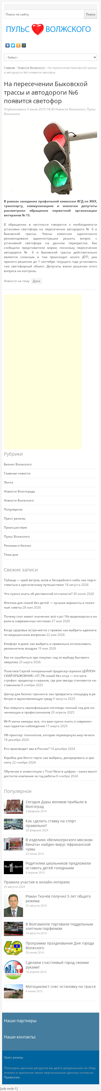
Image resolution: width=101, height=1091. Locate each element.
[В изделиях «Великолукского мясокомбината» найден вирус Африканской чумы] (13, 844)
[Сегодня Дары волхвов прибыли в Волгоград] (13, 807)
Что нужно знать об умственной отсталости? (38, 594)
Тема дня (11, 554)
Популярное (13, 509)
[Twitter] (13, 45)
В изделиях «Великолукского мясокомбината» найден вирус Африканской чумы (59, 844)
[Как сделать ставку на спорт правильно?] (13, 824)
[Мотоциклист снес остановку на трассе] (13, 991)
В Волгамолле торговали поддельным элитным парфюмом (59, 926)
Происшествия (15, 527)
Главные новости (17, 473)
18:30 (41, 109)
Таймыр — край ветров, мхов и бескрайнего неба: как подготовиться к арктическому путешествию (50, 582)
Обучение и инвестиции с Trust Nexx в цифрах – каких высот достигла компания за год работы (50, 773)
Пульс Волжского (17, 536)
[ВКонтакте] (7, 45)
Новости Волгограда (19, 491)
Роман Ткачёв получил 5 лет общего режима (58, 898)
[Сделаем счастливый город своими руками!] (13, 969)
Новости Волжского (31, 68)
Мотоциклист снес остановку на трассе (61, 986)
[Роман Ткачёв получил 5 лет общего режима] (13, 905)
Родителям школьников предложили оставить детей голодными (58, 865)
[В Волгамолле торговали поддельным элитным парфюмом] (13, 929)
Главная (9, 68)
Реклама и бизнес (17, 545)
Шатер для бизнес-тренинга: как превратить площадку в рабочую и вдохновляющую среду (50, 696)
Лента (8, 482)
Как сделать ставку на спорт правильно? (51, 823)
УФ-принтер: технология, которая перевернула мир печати (49, 735)
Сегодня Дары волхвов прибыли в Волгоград (56, 804)
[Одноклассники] (18, 45)
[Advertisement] (43, 371)
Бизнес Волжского (18, 464)
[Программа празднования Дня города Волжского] (13, 948)
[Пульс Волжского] (50, 29)
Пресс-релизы (14, 518)
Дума (36, 281)
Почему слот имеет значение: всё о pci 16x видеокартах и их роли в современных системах (50, 618)
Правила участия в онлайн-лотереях (37, 882)
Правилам (12, 1077)
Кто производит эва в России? (26, 749)
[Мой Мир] (24, 45)
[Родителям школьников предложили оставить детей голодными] (13, 867)
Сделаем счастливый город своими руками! (57, 965)
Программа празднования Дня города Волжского (60, 945)
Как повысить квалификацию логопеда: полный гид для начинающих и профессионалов (49, 710)
